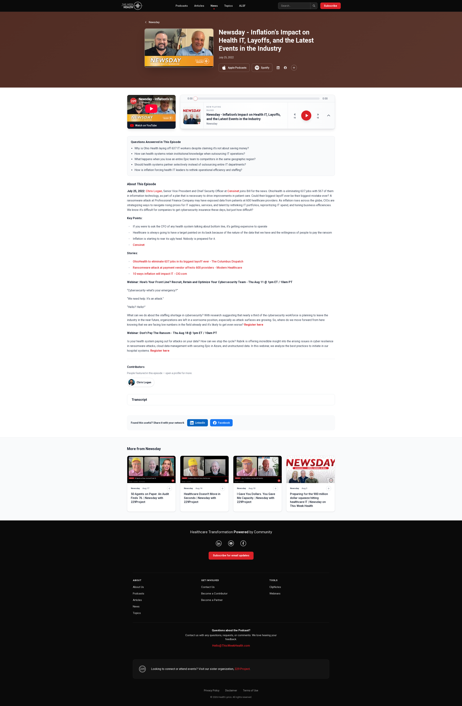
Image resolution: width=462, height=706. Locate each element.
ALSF (242, 5)
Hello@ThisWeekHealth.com (231, 645)
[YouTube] (231, 543)
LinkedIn (200, 422)
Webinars (274, 593)
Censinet (233, 191)
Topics (228, 5)
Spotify (265, 67)
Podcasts (182, 5)
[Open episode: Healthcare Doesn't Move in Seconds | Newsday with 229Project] (204, 469)
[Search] (313, 6)
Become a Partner (212, 600)
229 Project (242, 669)
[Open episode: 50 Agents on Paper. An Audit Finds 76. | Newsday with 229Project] (151, 469)
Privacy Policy (211, 690)
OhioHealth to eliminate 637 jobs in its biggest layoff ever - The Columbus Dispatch (188, 261)
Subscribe (330, 5)
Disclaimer (231, 690)
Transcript (139, 399)
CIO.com (181, 273)
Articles (199, 5)
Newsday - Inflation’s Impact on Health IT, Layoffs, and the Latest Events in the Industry (243, 117)
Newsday (154, 22)
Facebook (224, 422)
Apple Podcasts (237, 67)
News (214, 5)
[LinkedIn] (219, 543)
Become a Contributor (214, 593)
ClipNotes (275, 587)
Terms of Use (250, 690)
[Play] (306, 115)
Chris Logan (154, 191)
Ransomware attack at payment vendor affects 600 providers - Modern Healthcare (187, 267)
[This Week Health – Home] (132, 5)
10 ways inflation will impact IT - (154, 273)
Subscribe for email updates (231, 555)
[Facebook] (243, 543)
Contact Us (208, 587)
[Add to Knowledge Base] (294, 68)
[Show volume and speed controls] (329, 116)
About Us (138, 587)
